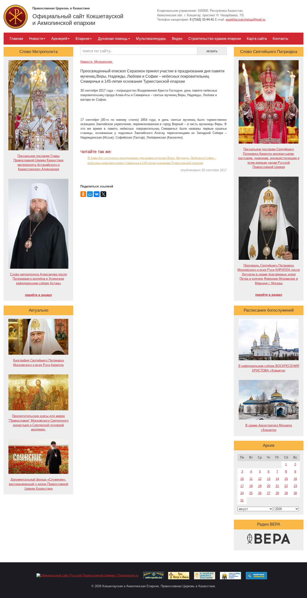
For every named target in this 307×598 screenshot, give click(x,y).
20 (268, 486)
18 (251, 486)
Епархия (82, 38)
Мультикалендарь (151, 38)
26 (259, 493)
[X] (103, 194)
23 (295, 486)
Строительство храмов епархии (214, 38)
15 (286, 479)
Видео (177, 38)
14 (277, 479)
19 (259, 486)
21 (277, 486)
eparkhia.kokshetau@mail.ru (245, 19)
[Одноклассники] (83, 194)
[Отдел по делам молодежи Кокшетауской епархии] (230, 575)
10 (242, 479)
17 (242, 486)
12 (259, 479)
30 (295, 493)
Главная (16, 38)
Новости (36, 38)
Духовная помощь (113, 38)
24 (242, 493)
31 (242, 500)
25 (251, 493)
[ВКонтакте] (97, 194)
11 (251, 479)
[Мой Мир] (90, 194)
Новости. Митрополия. (96, 62)
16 (295, 479)
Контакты (280, 38)
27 (268, 493)
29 (286, 493)
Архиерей (59, 38)
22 (286, 486)
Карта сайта (257, 38)
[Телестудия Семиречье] (256, 575)
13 (268, 479)
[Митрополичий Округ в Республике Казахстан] (153, 575)
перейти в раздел (38, 295)
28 (277, 493)
